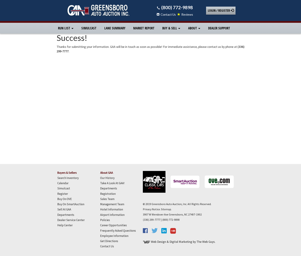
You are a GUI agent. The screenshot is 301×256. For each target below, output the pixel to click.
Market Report (144, 28)
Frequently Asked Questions (118, 231)
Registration (108, 194)
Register (62, 194)
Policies (105, 220)
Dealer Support (219, 28)
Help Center (65, 225)
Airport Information (112, 215)
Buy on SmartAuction (70, 204)
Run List (64, 28)
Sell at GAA (64, 209)
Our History (107, 178)
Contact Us (168, 14)
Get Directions (109, 241)
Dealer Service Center (71, 220)
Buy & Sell (170, 28)
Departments (65, 215)
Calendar (62, 183)
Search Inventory (68, 178)
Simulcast (89, 28)
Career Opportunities (113, 225)
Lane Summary (114, 28)
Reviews (187, 14)
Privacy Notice (151, 209)
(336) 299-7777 (151, 219)
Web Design (158, 242)
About (193, 28)
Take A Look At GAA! (112, 183)
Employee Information (114, 236)
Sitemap (166, 209)
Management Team (112, 204)
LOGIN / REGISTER (219, 10)
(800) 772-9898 (177, 7)
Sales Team (107, 199)
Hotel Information (111, 209)
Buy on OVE (64, 199)
